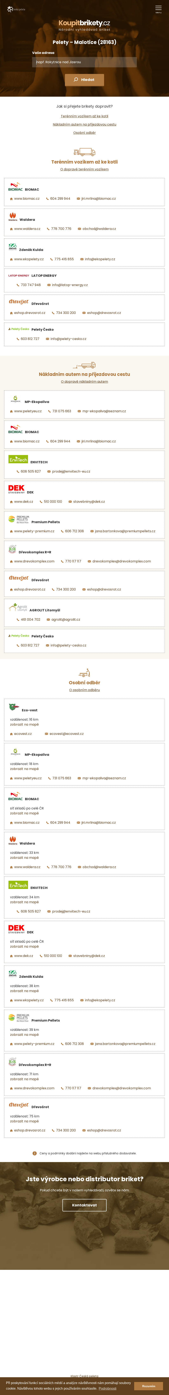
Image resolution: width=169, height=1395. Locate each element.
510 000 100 (53, 501)
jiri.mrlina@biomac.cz (99, 198)
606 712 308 (74, 531)
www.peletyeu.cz (28, 411)
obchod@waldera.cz (99, 228)
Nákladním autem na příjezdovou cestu (84, 124)
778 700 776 (61, 228)
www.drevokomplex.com (34, 561)
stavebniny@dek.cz (89, 501)
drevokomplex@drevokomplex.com (122, 561)
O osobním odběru (84, 690)
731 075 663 (61, 411)
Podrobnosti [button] (107, 1388)
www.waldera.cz (27, 228)
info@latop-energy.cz (70, 285)
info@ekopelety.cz (100, 259)
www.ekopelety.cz (29, 259)
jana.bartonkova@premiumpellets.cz (125, 531)
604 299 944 (60, 198)
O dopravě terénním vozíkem (84, 169)
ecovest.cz (23, 733)
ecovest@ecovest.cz (67, 733)
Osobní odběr (84, 132)
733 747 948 (31, 285)
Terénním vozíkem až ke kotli (84, 116)
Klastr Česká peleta (84, 1376)
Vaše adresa (43, 52)
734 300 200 (66, 312)
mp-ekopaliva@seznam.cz (104, 411)
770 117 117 (73, 561)
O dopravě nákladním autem (84, 381)
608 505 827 (31, 471)
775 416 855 (64, 259)
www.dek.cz (23, 501)
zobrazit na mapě (24, 724)
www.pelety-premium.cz (34, 531)
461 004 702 (30, 619)
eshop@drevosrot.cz (104, 312)
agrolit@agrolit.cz (66, 619)
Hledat (87, 79)
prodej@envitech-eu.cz (71, 471)
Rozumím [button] (148, 1386)
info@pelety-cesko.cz (68, 338)
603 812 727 (30, 338)
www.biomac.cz (27, 198)
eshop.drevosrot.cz (29, 312)
